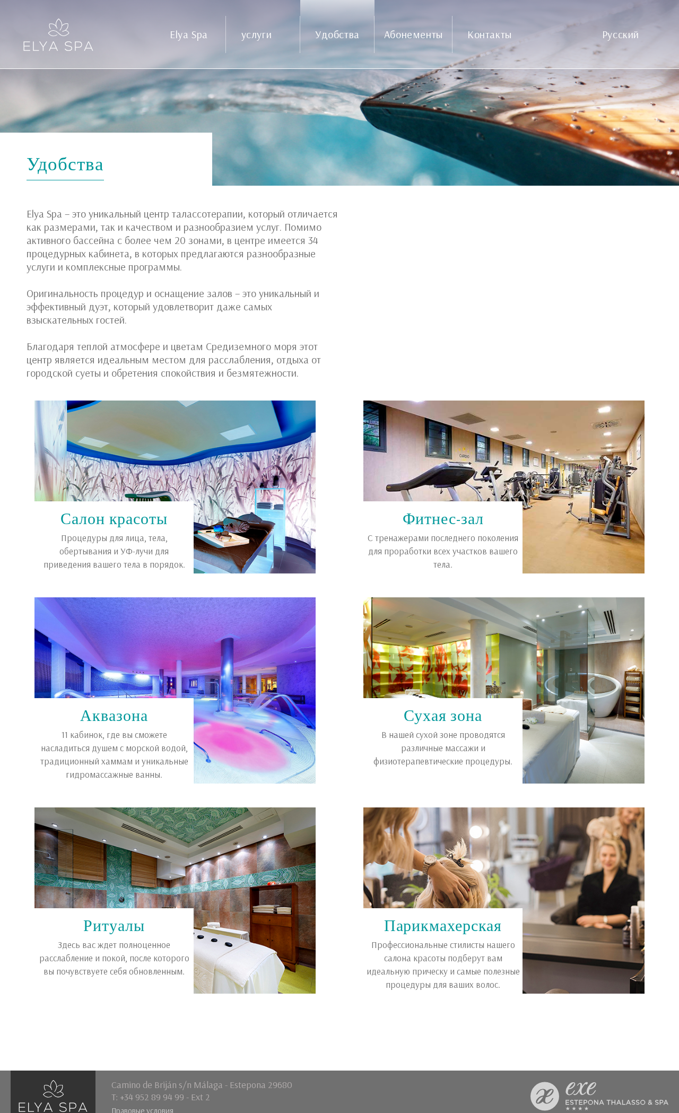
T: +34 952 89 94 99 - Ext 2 (160, 1097)
